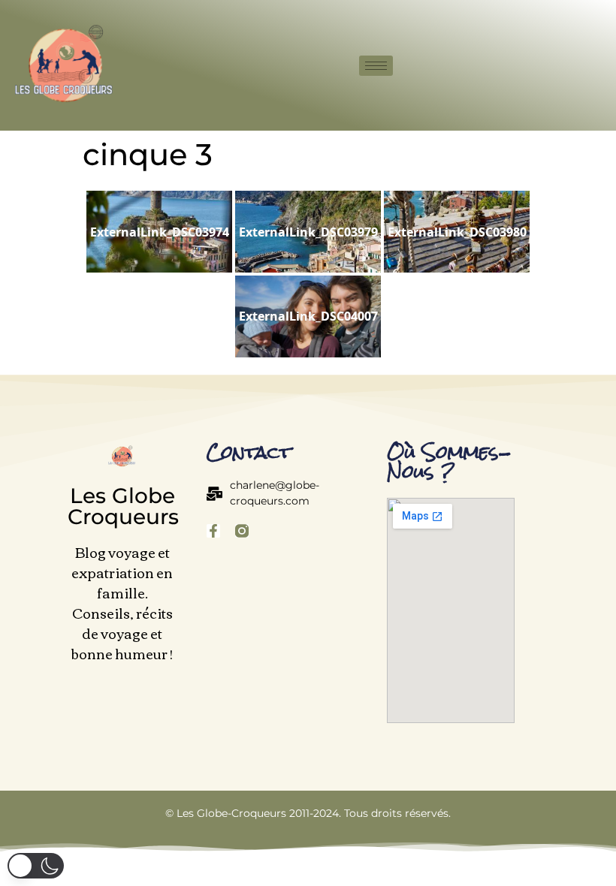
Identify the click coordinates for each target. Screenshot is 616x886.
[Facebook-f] (213, 531)
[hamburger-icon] (376, 66)
